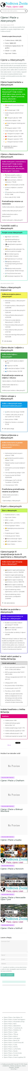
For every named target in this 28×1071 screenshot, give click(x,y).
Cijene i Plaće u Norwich (12, 869)
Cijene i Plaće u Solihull (11, 928)
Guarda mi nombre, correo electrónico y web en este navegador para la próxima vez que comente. (14, 969)
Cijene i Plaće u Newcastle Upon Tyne (13, 898)
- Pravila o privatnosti (15, 1065)
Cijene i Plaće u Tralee (10, 1032)
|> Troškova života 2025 (7, 1064)
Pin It (9, 745)
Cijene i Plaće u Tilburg (11, 1034)
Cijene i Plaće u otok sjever (12, 1038)
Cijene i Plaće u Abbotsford (12, 1026)
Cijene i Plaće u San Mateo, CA (13, 1017)
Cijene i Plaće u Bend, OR (11, 1040)
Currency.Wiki (21, 1011)
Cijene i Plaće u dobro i (11, 1036)
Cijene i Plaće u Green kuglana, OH (15, 1057)
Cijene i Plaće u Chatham (12, 780)
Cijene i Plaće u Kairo (10, 1023)
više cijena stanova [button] (9, 603)
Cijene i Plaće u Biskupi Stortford (12, 810)
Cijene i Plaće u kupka (11, 840)
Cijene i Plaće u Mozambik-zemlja (14, 1021)
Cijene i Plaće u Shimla (11, 1047)
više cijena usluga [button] (9, 428)
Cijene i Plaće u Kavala (10, 1051)
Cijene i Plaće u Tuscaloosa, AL (13, 1028)
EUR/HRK (6, 1011)
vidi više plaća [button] (8, 341)
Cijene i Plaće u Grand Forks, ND (14, 1042)
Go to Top (13, 1069)
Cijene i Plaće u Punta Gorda (13, 1053)
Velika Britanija (7, 777)
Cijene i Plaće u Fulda (10, 1044)
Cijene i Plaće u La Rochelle (12, 1049)
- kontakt (16, 1067)
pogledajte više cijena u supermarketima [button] (10, 147)
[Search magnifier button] (25, 11)
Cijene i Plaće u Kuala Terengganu (14, 1019)
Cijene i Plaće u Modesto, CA (12, 1030)
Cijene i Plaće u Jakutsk (11, 1055)
